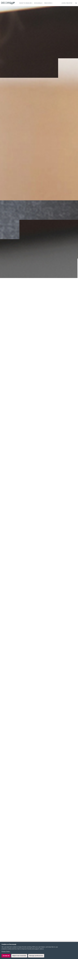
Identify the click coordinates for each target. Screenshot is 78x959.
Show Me (11, 451)
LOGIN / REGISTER (67, 3)
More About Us (39, 907)
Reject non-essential (19, 955)
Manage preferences (36, 955)
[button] (38, 886)
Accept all (6, 955)
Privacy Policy (6, 951)
